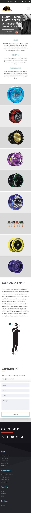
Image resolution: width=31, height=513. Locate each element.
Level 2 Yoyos (4, 460)
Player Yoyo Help (5, 479)
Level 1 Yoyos (4, 458)
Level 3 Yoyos (4, 463)
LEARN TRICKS (8, 31)
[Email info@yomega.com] (1, 1)
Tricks (2, 496)
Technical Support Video (7, 474)
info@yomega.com (8, 379)
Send (15, 414)
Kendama (3, 465)
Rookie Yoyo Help (5, 477)
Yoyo (2, 491)
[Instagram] (25, 2)
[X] (15, 2)
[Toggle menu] (28, 8)
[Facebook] (19, 2)
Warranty (3, 505)
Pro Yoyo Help (4, 482)
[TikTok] (29, 2)
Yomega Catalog (5, 455)
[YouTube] (22, 2)
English (10, 1)
